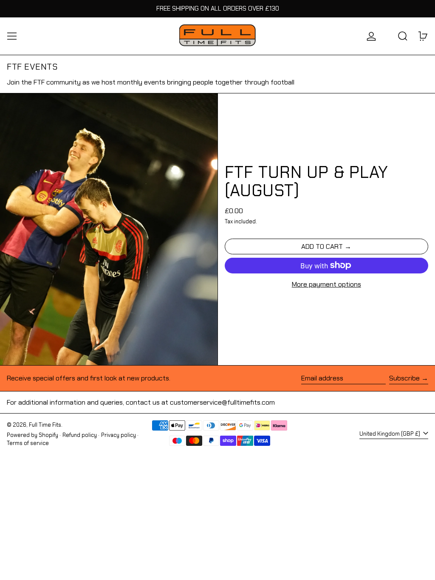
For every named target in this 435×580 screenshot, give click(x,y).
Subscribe (404, 378)
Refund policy (79, 435)
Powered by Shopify (32, 435)
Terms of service (28, 443)
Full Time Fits (45, 424)
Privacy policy (118, 435)
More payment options (326, 284)
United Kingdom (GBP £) (390, 433)
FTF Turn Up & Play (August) (307, 181)
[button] (403, 36)
